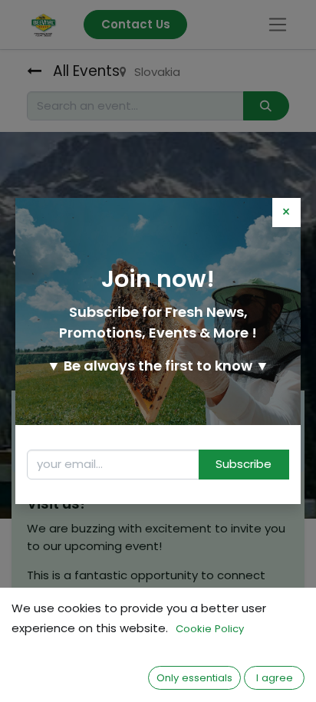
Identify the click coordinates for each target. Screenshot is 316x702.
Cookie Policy (210, 628)
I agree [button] (274, 678)
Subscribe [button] (244, 464)
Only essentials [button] (194, 678)
